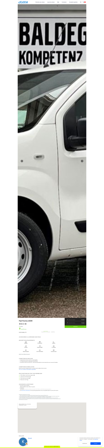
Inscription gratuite (73, 2)
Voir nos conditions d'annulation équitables (27, 369)
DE (80, 2)
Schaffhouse (23, 329)
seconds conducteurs (26, 390)
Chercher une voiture (40, 2)
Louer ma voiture (51, 2)
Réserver (75, 326)
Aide (58, 2)
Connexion (64, 2)
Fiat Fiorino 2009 (25, 321)
